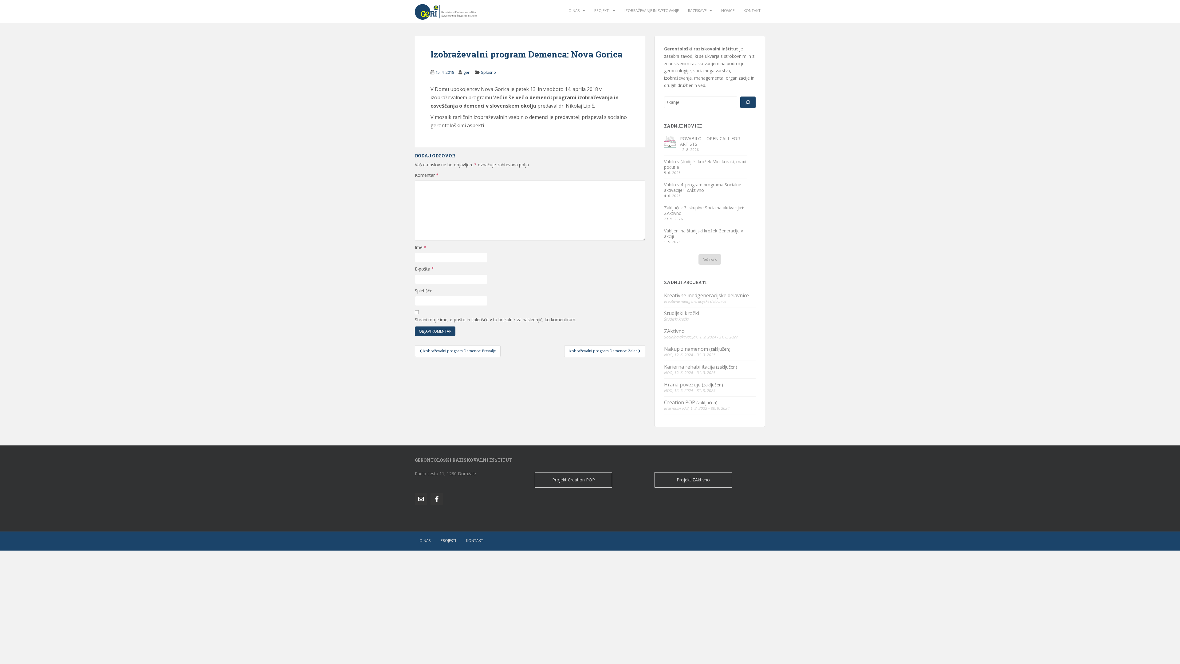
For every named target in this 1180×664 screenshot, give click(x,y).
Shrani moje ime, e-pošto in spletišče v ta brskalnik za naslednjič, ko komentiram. (495, 319)
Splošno (488, 72)
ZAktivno (674, 331)
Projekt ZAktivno (693, 480)
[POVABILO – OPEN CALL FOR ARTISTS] (670, 142)
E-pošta (424, 269)
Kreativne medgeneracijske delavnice (706, 295)
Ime (420, 247)
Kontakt (752, 10)
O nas (574, 10)
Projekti (602, 10)
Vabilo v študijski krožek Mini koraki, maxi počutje (705, 164)
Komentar (427, 175)
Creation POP (679, 402)
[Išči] (748, 102)
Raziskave (697, 10)
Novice (727, 10)
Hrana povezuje (682, 384)
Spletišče (423, 291)
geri (466, 72)
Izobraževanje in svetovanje (651, 10)
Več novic (710, 259)
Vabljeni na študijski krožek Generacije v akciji (703, 233)
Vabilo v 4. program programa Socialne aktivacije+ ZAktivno (702, 187)
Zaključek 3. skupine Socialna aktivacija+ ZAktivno (704, 210)
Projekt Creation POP (573, 480)
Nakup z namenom (686, 349)
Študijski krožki (681, 313)
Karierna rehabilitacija (689, 366)
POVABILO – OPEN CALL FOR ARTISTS (710, 141)
